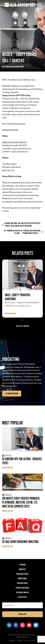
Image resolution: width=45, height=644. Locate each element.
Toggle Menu (40, 5)
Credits (33, 640)
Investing (22, 583)
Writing (22, 578)
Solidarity (12, 640)
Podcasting (22, 588)
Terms (26, 640)
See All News (22, 326)
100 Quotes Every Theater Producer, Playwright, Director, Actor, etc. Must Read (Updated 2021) (21, 502)
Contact (23, 597)
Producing (22, 574)
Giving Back (22, 592)
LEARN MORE (11, 393)
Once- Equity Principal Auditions (18, 297)
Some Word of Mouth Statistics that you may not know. (22, 224)
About (22, 569)
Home (22, 564)
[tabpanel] (22, 288)
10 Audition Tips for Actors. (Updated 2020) (22, 461)
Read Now (10, 313)
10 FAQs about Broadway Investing (20, 542)
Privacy (20, 640)
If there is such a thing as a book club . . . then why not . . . (22, 231)
